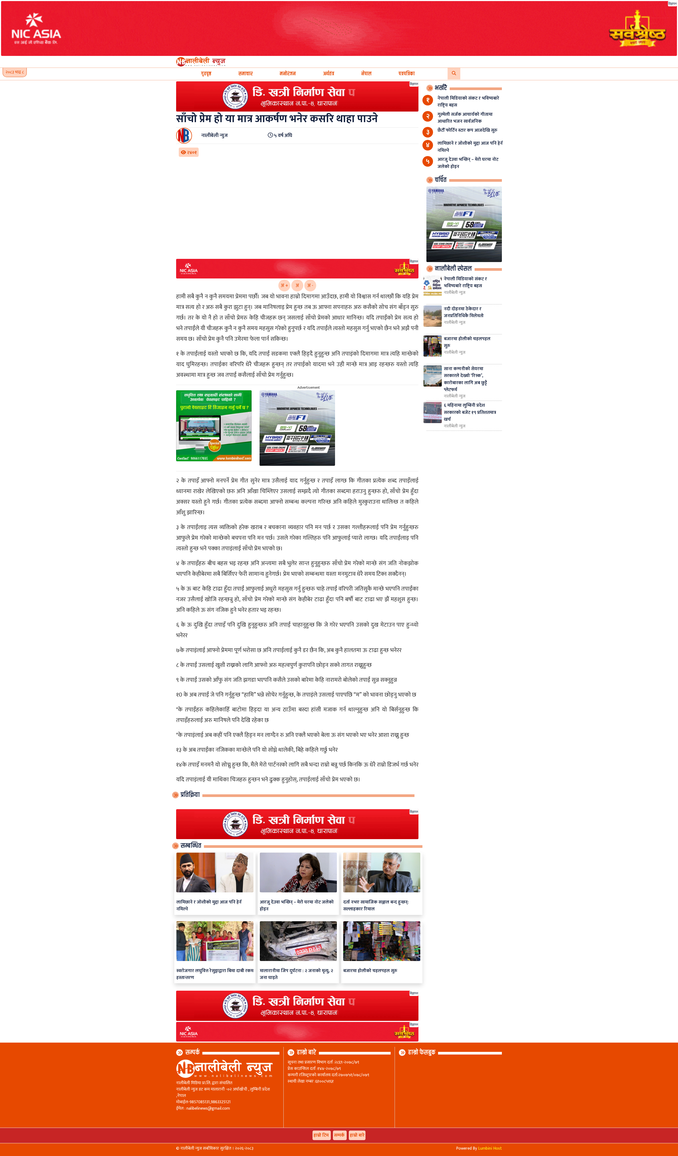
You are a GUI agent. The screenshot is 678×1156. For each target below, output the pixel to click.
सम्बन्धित (191, 846)
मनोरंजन (288, 74)
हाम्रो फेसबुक (421, 1052)
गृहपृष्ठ (206, 74)
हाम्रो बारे (306, 1052)
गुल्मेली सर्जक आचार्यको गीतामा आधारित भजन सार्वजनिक (465, 117)
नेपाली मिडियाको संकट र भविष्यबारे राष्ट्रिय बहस (468, 101)
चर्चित (441, 180)
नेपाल (366, 74)
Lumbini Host (490, 1148)
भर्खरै (441, 88)
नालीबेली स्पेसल (453, 269)
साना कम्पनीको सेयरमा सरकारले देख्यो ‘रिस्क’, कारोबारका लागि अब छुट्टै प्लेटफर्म (465, 379)
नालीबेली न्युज (454, 293)
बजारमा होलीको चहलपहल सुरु (370, 971)
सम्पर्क (192, 1052)
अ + (284, 285)
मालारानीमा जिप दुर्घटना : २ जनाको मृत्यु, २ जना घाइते (296, 974)
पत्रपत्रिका (407, 74)
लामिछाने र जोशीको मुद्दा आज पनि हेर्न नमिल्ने (209, 905)
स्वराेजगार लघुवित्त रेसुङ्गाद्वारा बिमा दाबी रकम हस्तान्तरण (214, 974)
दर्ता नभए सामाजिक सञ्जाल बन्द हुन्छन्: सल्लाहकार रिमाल (376, 905)
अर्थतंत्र (328, 74)
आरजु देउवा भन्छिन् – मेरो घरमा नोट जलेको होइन (297, 905)
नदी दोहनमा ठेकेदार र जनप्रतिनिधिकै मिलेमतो (464, 312)
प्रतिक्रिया (190, 795)
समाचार (245, 74)
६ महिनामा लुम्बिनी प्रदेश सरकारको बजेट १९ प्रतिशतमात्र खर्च (470, 412)
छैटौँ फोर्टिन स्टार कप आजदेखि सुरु (467, 130)
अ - (310, 285)
